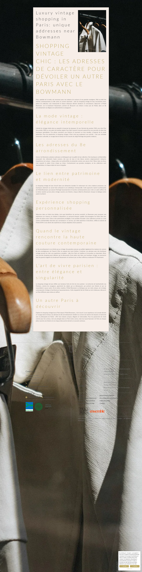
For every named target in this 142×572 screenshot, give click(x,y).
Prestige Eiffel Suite (110, 385)
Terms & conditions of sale (86, 403)
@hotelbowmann (34, 397)
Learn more (129, 568)
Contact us (81, 395)
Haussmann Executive (123, 369)
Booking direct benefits (107, 395)
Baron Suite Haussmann (111, 382)
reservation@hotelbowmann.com (38, 386)
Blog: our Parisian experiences (87, 398)
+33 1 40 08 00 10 (33, 383)
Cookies (102, 403)
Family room (124, 374)
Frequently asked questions (86, 400)
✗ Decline (134, 566)
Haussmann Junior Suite (111, 374)
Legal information (105, 400)
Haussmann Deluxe (109, 371)
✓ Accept (124, 566)
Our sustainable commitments (109, 398)
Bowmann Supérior (110, 369)
